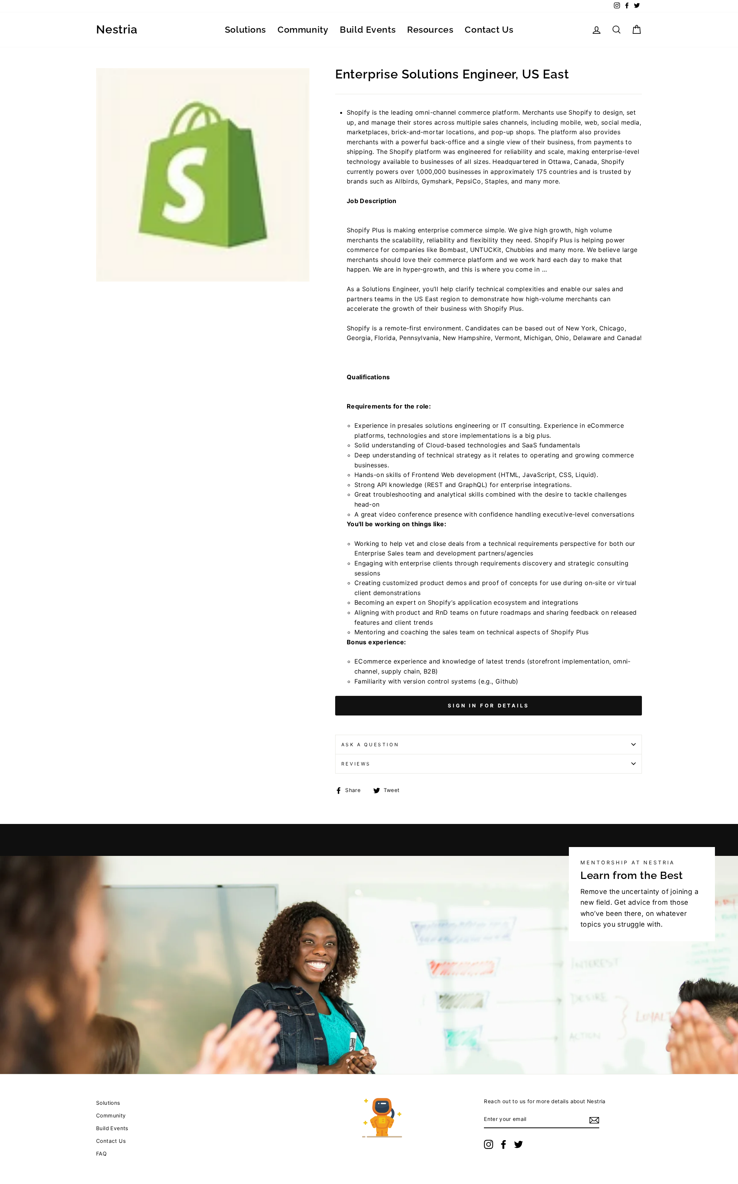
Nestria (116, 29)
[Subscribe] (594, 1120)
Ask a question (370, 744)
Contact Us (489, 29)
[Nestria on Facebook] (503, 1144)
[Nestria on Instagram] (488, 1144)
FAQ (101, 1154)
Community (303, 29)
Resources (430, 29)
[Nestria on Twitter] (518, 1144)
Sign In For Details (488, 705)
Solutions (245, 29)
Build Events (368, 29)
